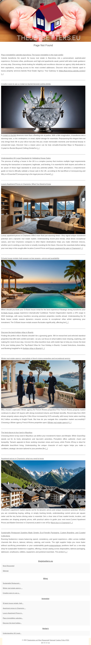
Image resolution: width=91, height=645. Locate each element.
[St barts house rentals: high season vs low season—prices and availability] (43, 284)
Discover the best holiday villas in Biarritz (17, 332)
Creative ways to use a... (11, 593)
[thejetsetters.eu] (45, 21)
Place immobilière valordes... (13, 618)
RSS (67, 640)
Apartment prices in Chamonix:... (14, 608)
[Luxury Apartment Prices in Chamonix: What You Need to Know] (43, 210)
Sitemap (6, 571)
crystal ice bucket (9, 135)
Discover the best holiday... (12, 623)
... (2, 74)
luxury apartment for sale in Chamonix (65, 248)
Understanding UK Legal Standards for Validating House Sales (26, 158)
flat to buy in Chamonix (60, 523)
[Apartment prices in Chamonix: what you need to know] (43, 484)
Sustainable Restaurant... (12, 583)
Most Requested (8, 566)
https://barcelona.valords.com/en (72, 71)
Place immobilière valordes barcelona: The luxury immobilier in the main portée (32, 55)
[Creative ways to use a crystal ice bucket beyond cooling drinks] (43, 110)
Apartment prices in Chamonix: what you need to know (22, 459)
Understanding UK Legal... (12, 633)
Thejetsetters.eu (32, 640)
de (42, 642)
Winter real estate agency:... (13, 588)
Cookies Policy (60, 640)
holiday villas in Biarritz (32, 348)
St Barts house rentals (10, 313)
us (49, 642)
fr (44, 642)
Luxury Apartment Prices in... (13, 613)
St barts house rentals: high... (13, 603)
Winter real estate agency (58, 423)
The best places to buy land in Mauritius (16, 433)
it (46, 642)
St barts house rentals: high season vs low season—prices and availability (30, 258)
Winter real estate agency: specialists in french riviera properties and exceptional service (35, 358)
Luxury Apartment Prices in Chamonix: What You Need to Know (26, 184)
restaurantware (55, 545)
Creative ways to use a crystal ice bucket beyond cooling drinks (26, 84)
